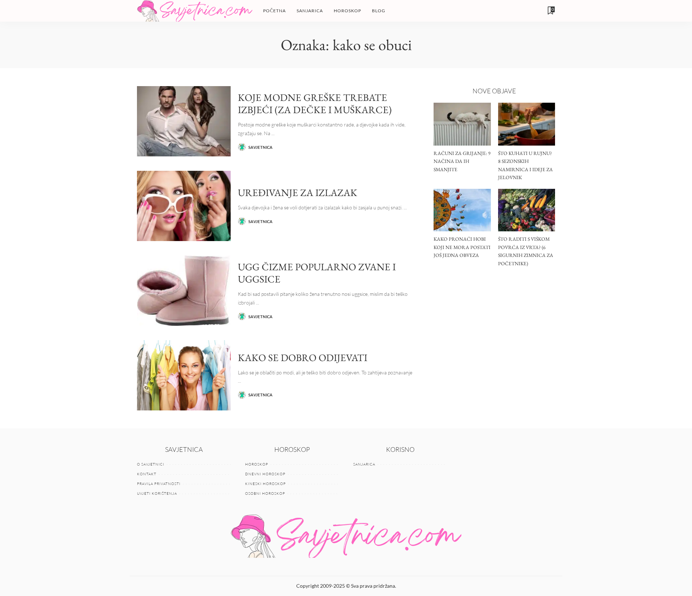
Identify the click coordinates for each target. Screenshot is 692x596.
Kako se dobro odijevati (302, 357)
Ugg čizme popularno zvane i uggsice (317, 273)
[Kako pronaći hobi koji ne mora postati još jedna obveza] (462, 210)
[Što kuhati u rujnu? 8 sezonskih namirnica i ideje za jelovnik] (526, 124)
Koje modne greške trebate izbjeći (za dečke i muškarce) (315, 103)
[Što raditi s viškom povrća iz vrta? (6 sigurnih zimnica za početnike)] (526, 210)
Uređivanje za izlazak (297, 192)
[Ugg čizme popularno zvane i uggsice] (184, 290)
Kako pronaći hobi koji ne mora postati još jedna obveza (462, 247)
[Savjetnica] (194, 11)
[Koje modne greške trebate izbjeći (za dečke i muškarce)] (184, 121)
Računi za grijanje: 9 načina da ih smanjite (462, 161)
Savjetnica (260, 147)
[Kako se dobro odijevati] (184, 375)
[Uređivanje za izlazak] (184, 206)
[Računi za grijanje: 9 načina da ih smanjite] (462, 124)
